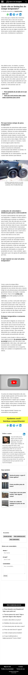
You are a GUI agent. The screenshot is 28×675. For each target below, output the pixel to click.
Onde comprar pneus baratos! (13, 633)
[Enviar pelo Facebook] (11, 14)
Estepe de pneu (8, 536)
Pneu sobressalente (19, 536)
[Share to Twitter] (17, 14)
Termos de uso (21, 669)
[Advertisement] (14, 49)
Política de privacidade (7, 669)
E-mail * (5, 557)
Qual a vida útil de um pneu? (12, 620)
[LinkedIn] (24, 434)
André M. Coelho (18, 11)
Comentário (6, 563)
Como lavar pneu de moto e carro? (14, 626)
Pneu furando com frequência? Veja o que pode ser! (13, 610)
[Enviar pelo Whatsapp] (8, 14)
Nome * (5, 550)
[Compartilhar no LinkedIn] (20, 14)
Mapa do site (7, 666)
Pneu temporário (14, 539)
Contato (20, 666)
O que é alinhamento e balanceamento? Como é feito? (12, 637)
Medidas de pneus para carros (13, 623)
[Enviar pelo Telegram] (14, 14)
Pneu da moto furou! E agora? (13, 629)
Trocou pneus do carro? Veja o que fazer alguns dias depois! (13, 615)
